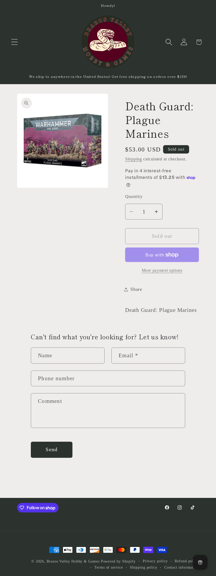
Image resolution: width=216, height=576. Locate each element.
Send (51, 449)
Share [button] (136, 289)
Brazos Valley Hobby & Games (73, 561)
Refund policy (187, 561)
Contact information (181, 567)
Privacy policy (155, 561)
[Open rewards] (200, 562)
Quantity (134, 196)
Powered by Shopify (118, 561)
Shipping (133, 159)
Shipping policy (143, 567)
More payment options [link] (162, 270)
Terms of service (108, 567)
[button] (14, 42)
